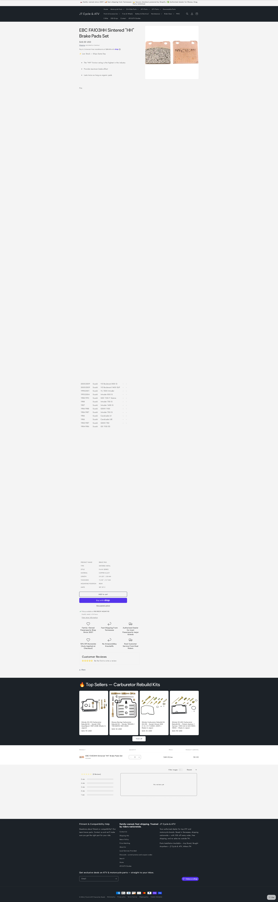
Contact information (156, 897)
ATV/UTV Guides (126, 866)
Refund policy (111, 897)
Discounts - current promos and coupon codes (136, 855)
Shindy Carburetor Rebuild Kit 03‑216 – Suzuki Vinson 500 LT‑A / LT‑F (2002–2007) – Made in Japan (153, 725)
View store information (90, 617)
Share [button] (83, 670)
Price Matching (125, 843)
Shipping (82, 45)
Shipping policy (144, 897)
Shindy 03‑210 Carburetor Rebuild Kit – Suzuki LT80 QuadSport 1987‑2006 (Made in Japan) (93, 725)
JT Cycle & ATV (89, 897)
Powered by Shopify (99, 897)
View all (139, 739)
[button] (117, 9)
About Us (123, 847)
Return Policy (124, 839)
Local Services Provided (128, 851)
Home (122, 862)
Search (122, 858)
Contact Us (123, 832)
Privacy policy (121, 897)
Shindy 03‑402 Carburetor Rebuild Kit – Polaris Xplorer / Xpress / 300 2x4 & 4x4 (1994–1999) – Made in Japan (184, 725)
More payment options (103, 606)
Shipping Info (124, 836)
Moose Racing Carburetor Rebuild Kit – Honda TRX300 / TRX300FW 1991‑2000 (123, 724)
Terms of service (132, 897)
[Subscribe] (115, 878)
